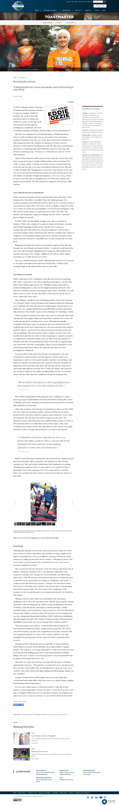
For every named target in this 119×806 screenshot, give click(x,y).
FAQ (14, 792)
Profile (15, 77)
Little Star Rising (58, 176)
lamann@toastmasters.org (60, 714)
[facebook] (88, 797)
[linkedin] (70, 102)
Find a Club (74, 1)
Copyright (55, 792)
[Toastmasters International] (18, 6)
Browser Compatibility (44, 792)
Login (68, 1)
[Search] (104, 2)
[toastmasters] (59, 16)
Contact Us (89, 1)
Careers (71, 792)
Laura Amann (18, 96)
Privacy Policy (21, 792)
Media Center (63, 792)
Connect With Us (71, 22)
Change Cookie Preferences (82, 792)
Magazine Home (47, 22)
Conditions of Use (32, 792)
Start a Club (82, 1)
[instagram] (73, 102)
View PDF (96, 18)
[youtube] (72, 102)
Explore (59, 22)
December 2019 (23, 77)
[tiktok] (69, 102)
